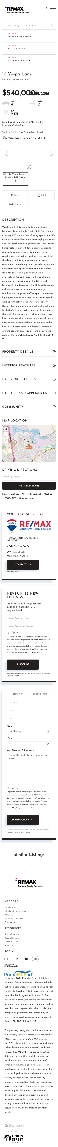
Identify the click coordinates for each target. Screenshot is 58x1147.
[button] (51, 25)
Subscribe (22, 664)
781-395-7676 (18, 546)
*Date (9, 726)
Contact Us (23, 564)
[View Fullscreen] (6, 440)
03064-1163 (10, 498)
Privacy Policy (35, 652)
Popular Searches (18, 37)
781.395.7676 (10, 907)
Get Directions (29, 486)
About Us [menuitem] (8, 945)
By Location (15, 49)
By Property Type (18, 60)
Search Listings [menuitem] (11, 934)
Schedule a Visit (40, 694)
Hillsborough (34, 494)
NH (23, 494)
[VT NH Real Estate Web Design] (13, 1139)
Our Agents (12, 572)
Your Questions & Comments (20, 750)
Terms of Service (19, 832)
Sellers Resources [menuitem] (12, 942)
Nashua (48, 494)
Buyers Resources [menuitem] (12, 938)
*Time (9, 738)
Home (5, 494)
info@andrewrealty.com (15, 911)
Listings (15, 494)
